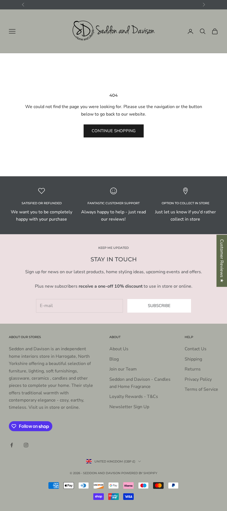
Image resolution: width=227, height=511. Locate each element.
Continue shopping (114, 131)
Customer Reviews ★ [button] (222, 260)
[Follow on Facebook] (11, 445)
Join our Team (123, 369)
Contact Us (196, 349)
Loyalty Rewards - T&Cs (133, 397)
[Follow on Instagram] (26, 445)
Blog (114, 359)
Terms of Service (201, 389)
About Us (118, 349)
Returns (193, 369)
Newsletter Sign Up (129, 407)
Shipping (193, 359)
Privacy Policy (198, 379)
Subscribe (159, 305)
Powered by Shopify (139, 473)
